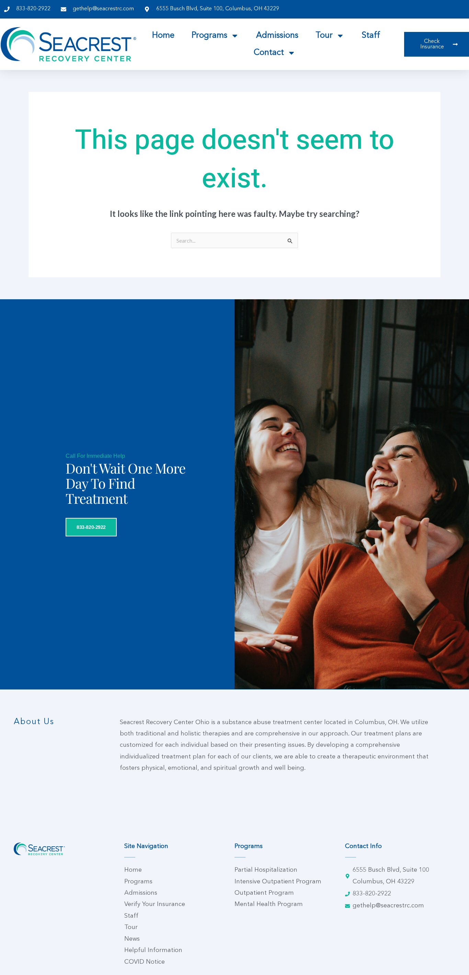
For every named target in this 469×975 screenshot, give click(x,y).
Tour (324, 36)
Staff (371, 36)
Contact (269, 53)
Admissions (277, 36)
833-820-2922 (91, 527)
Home (163, 36)
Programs (209, 36)
